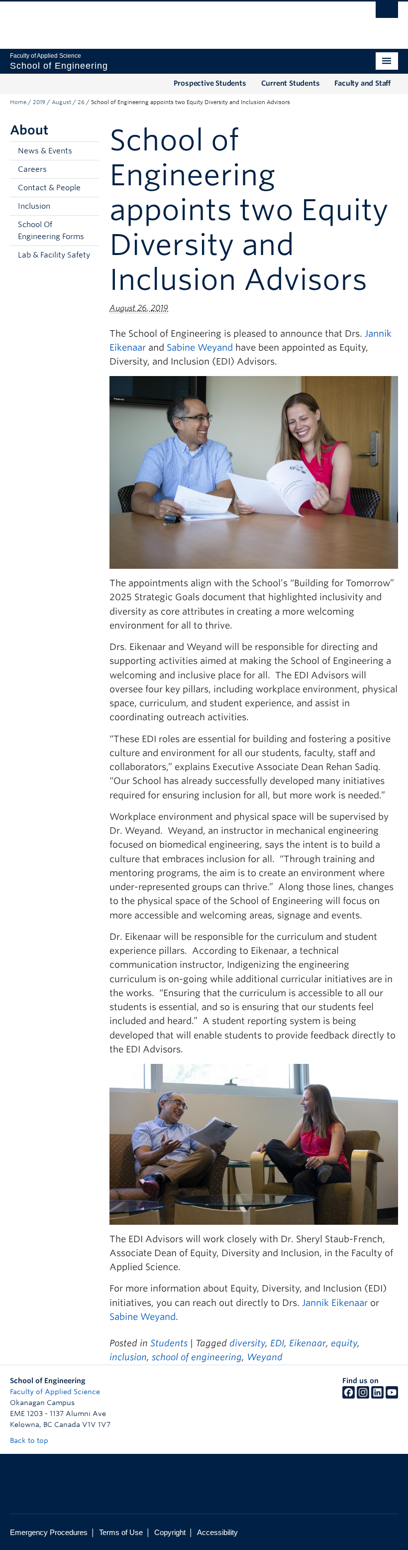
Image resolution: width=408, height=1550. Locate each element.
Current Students (290, 83)
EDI (277, 1343)
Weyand (265, 1357)
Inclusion (34, 206)
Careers (32, 169)
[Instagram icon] (363, 1396)
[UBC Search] (387, 12)
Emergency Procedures (49, 1532)
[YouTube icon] (392, 1396)
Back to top (30, 1440)
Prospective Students (210, 83)
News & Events (45, 150)
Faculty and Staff (362, 83)
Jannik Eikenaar (335, 1302)
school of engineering (197, 1357)
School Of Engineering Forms (51, 230)
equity (344, 1343)
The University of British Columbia (175, 20)
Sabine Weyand (200, 347)
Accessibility (217, 1532)
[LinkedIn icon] (377, 1396)
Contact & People (49, 187)
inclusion (128, 1357)
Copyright (170, 1532)
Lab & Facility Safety (54, 255)
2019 (39, 102)
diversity (247, 1343)
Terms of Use (121, 1532)
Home (18, 102)
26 (81, 102)
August (61, 102)
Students (169, 1343)
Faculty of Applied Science (55, 1392)
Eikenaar (307, 1343)
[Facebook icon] (348, 1396)
